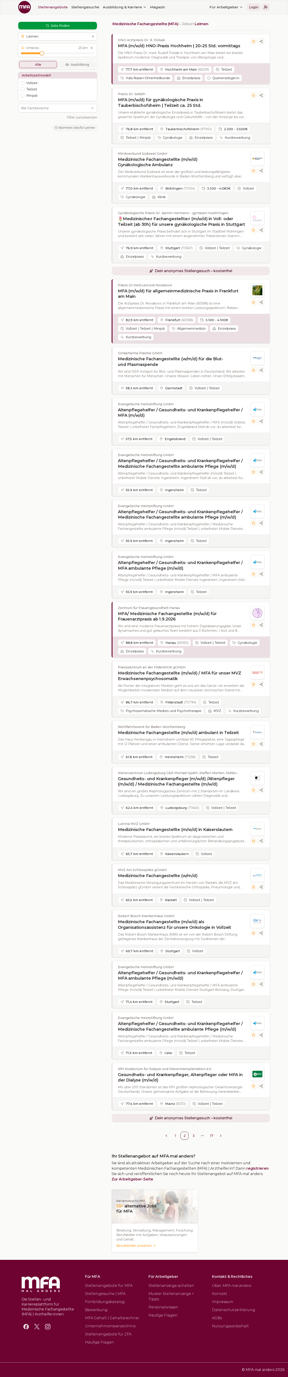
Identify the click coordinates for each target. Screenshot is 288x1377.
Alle (38, 65)
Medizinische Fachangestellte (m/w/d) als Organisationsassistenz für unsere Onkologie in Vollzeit (174, 924)
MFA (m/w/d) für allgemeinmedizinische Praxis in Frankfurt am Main (178, 294)
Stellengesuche (85, 7)
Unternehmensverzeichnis (110, 1326)
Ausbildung (80, 65)
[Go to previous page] (166, 1136)
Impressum (222, 1302)
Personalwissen (163, 1307)
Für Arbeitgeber (223, 7)
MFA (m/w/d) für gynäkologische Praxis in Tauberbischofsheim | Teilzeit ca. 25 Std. (160, 102)
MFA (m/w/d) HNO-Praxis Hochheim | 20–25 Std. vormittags (179, 45)
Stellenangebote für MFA (109, 1285)
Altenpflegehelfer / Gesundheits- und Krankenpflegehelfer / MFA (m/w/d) (180, 413)
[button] (266, 7)
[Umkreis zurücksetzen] (91, 48)
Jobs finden (60, 26)
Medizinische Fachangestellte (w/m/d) (158, 875)
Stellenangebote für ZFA (108, 1334)
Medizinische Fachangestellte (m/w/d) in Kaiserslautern (175, 829)
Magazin (157, 7)
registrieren (257, 1168)
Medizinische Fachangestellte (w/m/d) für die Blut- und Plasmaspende (170, 361)
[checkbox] (23, 83)
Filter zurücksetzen (82, 117)
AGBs (217, 1318)
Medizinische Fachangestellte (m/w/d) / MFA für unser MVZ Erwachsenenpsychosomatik (179, 676)
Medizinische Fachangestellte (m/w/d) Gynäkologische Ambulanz (158, 162)
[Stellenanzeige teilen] (261, 41)
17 (211, 1136)
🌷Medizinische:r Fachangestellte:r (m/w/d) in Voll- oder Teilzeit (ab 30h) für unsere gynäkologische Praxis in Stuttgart (181, 221)
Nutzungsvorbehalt (230, 1326)
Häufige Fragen (99, 1342)
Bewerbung (96, 1310)
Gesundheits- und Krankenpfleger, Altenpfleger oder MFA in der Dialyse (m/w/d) (180, 1077)
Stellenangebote (53, 7)
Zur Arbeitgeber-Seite (132, 1179)
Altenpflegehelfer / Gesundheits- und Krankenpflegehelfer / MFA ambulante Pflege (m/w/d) (180, 565)
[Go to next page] (220, 1136)
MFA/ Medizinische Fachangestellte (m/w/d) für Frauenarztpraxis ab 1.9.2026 (167, 616)
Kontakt (219, 1294)
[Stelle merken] (253, 41)
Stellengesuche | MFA (105, 1294)
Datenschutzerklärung (233, 1310)
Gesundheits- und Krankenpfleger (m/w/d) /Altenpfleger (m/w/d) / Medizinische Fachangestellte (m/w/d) (176, 781)
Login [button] (253, 7)
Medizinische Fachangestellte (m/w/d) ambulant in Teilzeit (178, 732)
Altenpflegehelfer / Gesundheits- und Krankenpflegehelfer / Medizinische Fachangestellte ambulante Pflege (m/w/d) (180, 463)
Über (231, 1285)
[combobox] (55, 108)
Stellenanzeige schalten (171, 1285)
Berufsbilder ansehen (134, 1246)
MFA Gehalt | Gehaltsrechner (112, 1318)
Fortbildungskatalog (105, 1302)
